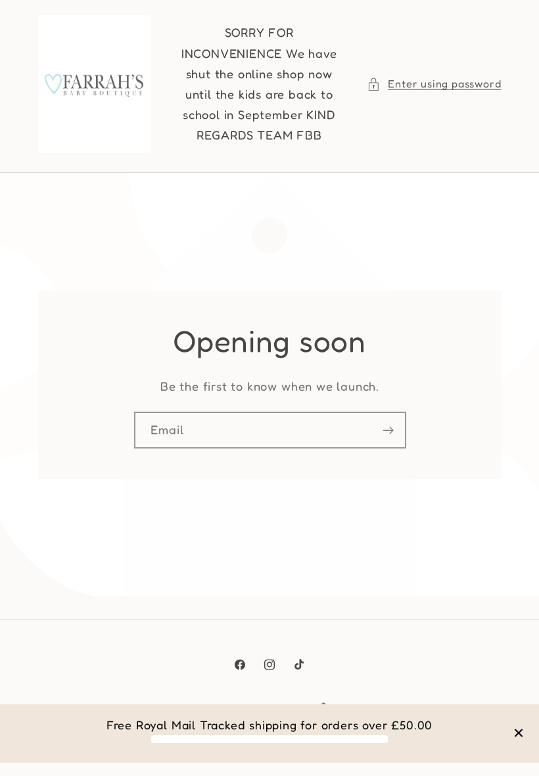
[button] (434, 84)
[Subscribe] (387, 430)
